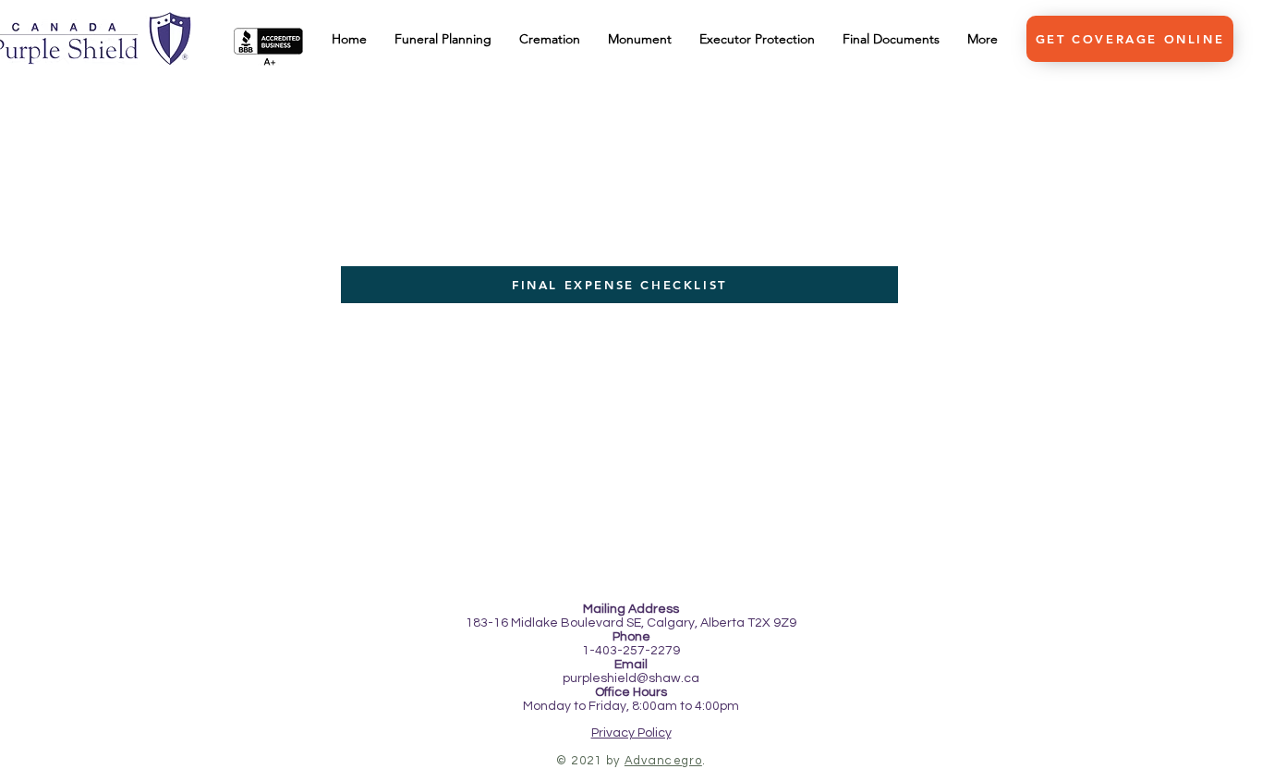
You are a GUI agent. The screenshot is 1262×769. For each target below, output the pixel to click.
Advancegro (663, 760)
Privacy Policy (631, 732)
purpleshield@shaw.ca (631, 678)
